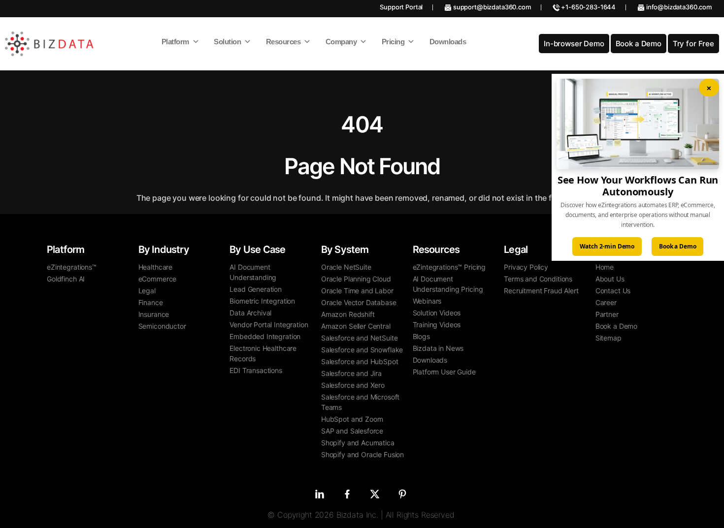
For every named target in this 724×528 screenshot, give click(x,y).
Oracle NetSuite (346, 267)
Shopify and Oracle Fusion (362, 454)
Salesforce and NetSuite (359, 338)
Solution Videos (437, 313)
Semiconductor (162, 326)
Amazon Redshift (348, 314)
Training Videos (437, 324)
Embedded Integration (265, 336)
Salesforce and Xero (353, 385)
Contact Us (613, 290)
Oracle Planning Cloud (356, 279)
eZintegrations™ (72, 267)
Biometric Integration (262, 301)
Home (604, 267)
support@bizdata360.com (491, 7)
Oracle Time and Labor (357, 290)
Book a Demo (638, 43)
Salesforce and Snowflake (362, 349)
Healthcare (155, 267)
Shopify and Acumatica (358, 442)
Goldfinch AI (66, 279)
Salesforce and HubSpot (359, 361)
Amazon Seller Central (356, 326)
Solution (227, 41)
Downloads (447, 41)
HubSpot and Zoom (352, 419)
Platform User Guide (444, 372)
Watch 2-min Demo (607, 246)
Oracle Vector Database (358, 302)
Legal (147, 290)
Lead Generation (256, 289)
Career (606, 302)
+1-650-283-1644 (588, 7)
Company (341, 41)
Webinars (427, 301)
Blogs (421, 336)
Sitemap (608, 338)
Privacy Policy (526, 267)
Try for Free (693, 43)
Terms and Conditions (538, 279)
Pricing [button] (393, 41)
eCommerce (157, 279)
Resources (283, 41)
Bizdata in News (438, 348)
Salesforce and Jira (351, 373)
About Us (610, 279)
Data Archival (250, 313)
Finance (150, 302)
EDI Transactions (256, 370)
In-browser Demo (574, 43)
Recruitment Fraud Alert (541, 290)
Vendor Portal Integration (269, 324)
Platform (175, 41)
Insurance (153, 314)
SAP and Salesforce (352, 431)
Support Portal (401, 7)
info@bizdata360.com (678, 7)
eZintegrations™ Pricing (449, 267)
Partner (607, 314)
